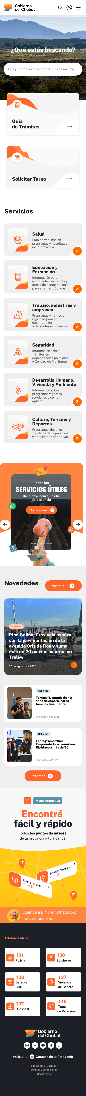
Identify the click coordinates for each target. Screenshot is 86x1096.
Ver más (58, 586)
